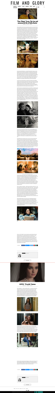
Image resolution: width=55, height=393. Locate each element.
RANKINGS (27, 6)
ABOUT (34, 6)
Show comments (27, 260)
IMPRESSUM (15, 7)
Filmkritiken (28, 285)
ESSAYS (23, 6)
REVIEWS (19, 6)
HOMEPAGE (15, 6)
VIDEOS (31, 6)
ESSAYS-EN (28, 24)
